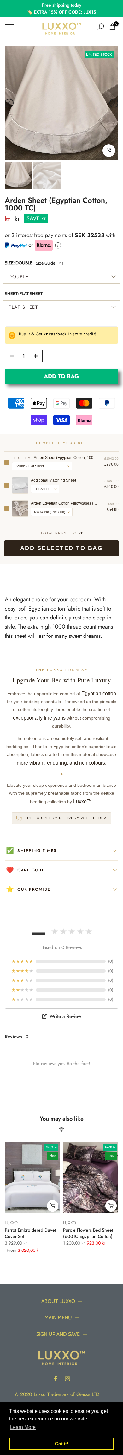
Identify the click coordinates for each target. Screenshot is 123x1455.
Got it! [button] (61, 1443)
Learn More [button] (23, 1427)
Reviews (17, 1036)
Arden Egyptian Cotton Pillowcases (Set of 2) (64, 503)
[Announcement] (61, 9)
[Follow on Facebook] (55, 1378)
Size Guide (45, 263)
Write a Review (65, 1016)
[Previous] (9, 103)
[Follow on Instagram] (67, 1378)
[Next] (113, 103)
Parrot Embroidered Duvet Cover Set (30, 1233)
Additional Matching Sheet (53, 480)
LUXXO (11, 1222)
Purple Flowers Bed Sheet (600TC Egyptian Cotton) (88, 1233)
